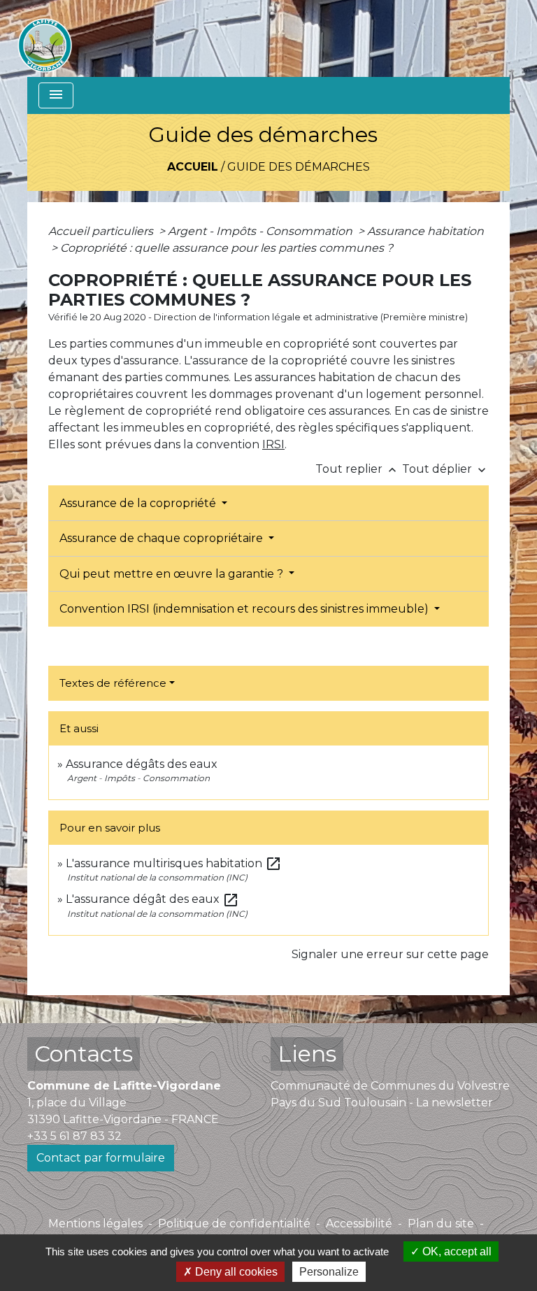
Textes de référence (112, 683)
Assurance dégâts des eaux (141, 764)
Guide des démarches (298, 166)
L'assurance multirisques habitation (174, 863)
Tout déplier (445, 469)
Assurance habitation (425, 231)
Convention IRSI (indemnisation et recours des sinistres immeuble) (245, 608)
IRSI (273, 444)
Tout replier (357, 469)
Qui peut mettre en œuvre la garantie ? (172, 573)
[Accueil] (45, 38)
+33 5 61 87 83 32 (74, 1136)
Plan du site (441, 1223)
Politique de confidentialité (234, 1223)
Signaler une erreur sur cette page (390, 954)
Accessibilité (359, 1223)
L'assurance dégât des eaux (152, 899)
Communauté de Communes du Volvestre (390, 1085)
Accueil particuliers (102, 231)
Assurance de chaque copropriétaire (162, 538)
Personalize (329, 1272)
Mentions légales (95, 1223)
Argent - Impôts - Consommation (261, 231)
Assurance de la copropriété (139, 503)
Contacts (83, 1053)
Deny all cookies (235, 1272)
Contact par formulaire (100, 1157)
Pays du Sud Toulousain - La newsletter (382, 1102)
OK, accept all (456, 1251)
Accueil (192, 166)
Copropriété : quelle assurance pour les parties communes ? (226, 248)
